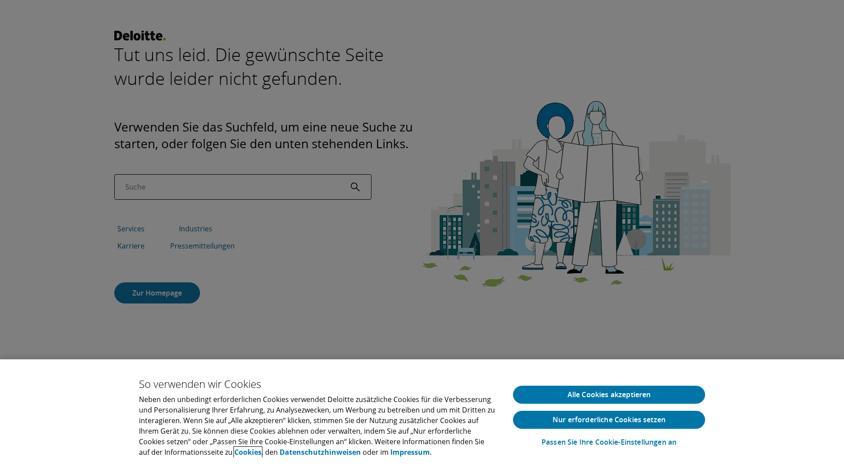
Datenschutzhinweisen (320, 452)
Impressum (410, 452)
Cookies (248, 452)
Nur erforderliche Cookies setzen (609, 419)
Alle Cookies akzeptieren (609, 394)
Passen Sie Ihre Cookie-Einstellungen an (609, 442)
